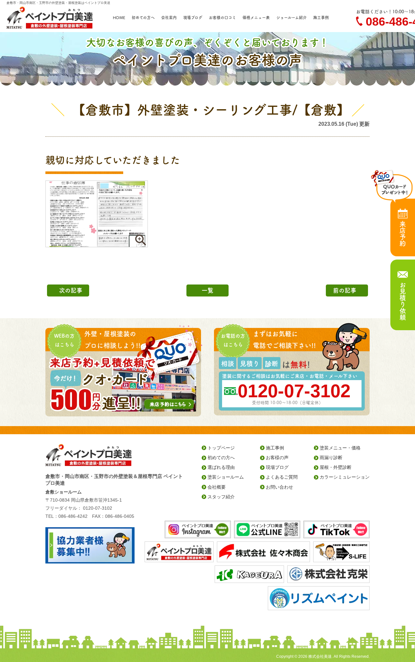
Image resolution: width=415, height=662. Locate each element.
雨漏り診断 (331, 457)
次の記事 (70, 290)
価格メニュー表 (256, 17)
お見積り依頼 (402, 301)
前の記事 (344, 290)
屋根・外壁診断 (335, 467)
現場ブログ (192, 17)
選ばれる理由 (221, 467)
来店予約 (402, 234)
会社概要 (217, 487)
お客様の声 (277, 457)
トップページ (221, 447)
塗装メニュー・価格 (340, 447)
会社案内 (169, 17)
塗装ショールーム (226, 477)
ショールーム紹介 (291, 17)
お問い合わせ (279, 487)
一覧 (207, 290)
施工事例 (321, 17)
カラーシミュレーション (345, 477)
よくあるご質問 (282, 477)
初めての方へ (143, 17)
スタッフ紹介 (221, 496)
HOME (119, 17)
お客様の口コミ (222, 17)
